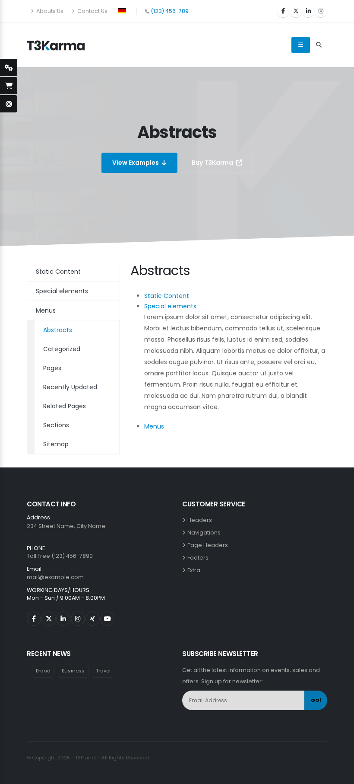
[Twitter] (296, 11)
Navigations (205, 532)
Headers (201, 520)
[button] (122, 10)
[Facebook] (283, 11)
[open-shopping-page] (8, 85)
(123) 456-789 (170, 11)
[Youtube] (107, 618)
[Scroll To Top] (339, 774)
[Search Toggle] (318, 45)
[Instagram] (321, 11)
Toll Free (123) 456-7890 (60, 556)
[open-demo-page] (8, 103)
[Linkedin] (308, 11)
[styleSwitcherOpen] (8, 67)
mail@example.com (55, 577)
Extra (195, 570)
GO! (316, 700)
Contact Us (91, 11)
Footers (199, 557)
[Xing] (92, 618)
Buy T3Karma (213, 162)
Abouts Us (49, 11)
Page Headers (209, 545)
